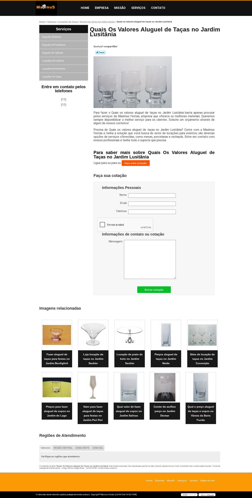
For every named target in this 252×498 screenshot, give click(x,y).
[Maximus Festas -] (57, 8)
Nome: (124, 194)
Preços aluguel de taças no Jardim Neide (166, 359)
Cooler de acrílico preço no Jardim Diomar (165, 411)
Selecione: (46, 448)
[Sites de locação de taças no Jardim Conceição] (202, 335)
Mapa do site (208, 480)
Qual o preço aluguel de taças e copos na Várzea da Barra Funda (201, 413)
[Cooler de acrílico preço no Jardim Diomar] (165, 387)
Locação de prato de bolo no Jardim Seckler (130, 359)
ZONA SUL (97, 448)
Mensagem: (116, 241)
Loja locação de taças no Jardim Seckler (93, 359)
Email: (124, 202)
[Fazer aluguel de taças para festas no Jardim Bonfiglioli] (57, 335)
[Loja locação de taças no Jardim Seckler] (93, 335)
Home (85, 8)
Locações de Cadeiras (53, 61)
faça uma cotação (136, 163)
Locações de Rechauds (53, 68)
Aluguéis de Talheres (52, 53)
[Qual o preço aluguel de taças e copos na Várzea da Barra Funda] (201, 387)
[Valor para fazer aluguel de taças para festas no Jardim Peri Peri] (93, 387)
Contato (158, 8)
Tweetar (100, 52)
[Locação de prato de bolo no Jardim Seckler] (129, 335)
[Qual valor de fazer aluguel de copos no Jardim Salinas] (129, 387)
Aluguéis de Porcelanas (54, 45)
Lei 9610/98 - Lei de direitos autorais (101, 468)
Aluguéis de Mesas (51, 37)
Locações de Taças (52, 76)
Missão (120, 8)
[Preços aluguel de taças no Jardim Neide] (166, 335)
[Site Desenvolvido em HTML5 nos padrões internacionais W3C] (189, 494)
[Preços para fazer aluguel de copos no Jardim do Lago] (57, 387)
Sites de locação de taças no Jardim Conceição (202, 359)
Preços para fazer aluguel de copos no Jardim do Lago (57, 411)
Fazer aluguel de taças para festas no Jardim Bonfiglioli (57, 359)
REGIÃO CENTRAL (63, 448)
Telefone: (122, 211)
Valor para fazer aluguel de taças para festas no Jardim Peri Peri (92, 413)
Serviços (138, 8)
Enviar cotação (154, 289)
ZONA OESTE (82, 448)
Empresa (102, 8)
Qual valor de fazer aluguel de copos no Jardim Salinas (129, 411)
